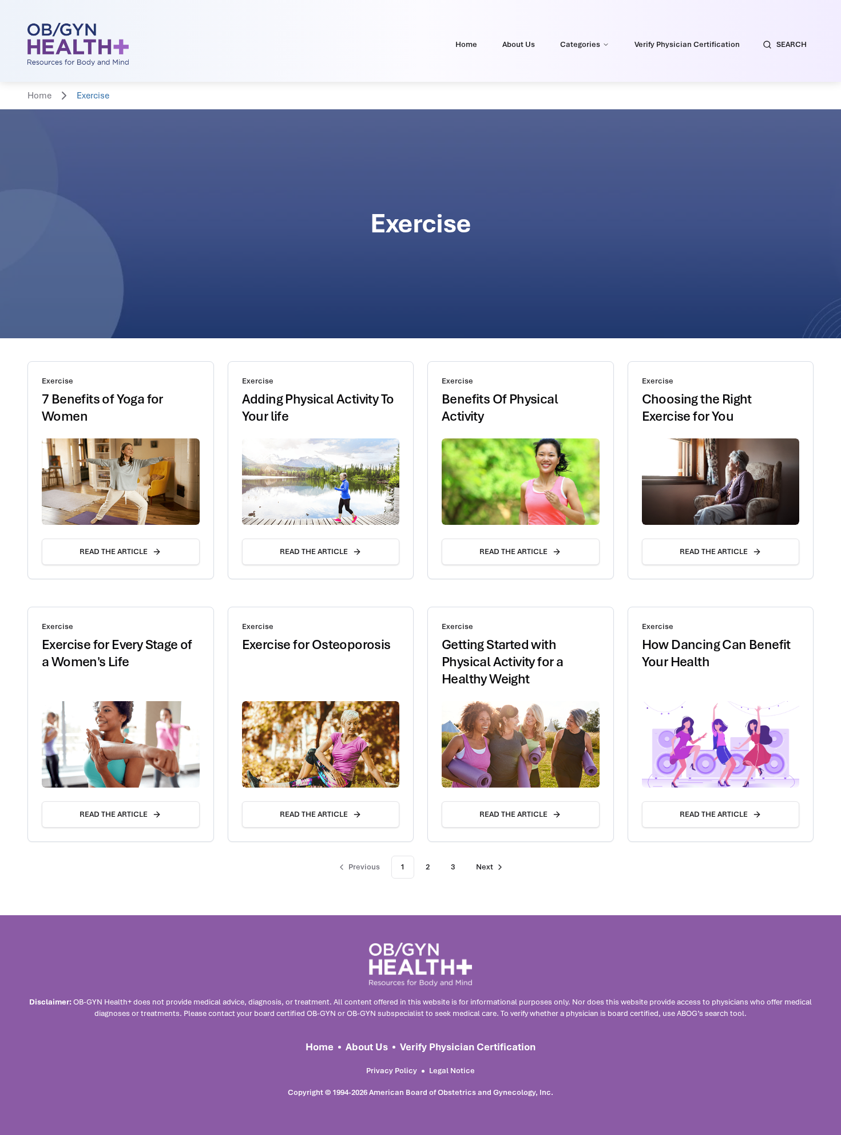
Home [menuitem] (466, 44)
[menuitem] (584, 44)
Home (39, 95)
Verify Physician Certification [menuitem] (687, 44)
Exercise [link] (93, 95)
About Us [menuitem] (518, 44)
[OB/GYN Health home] (78, 44)
